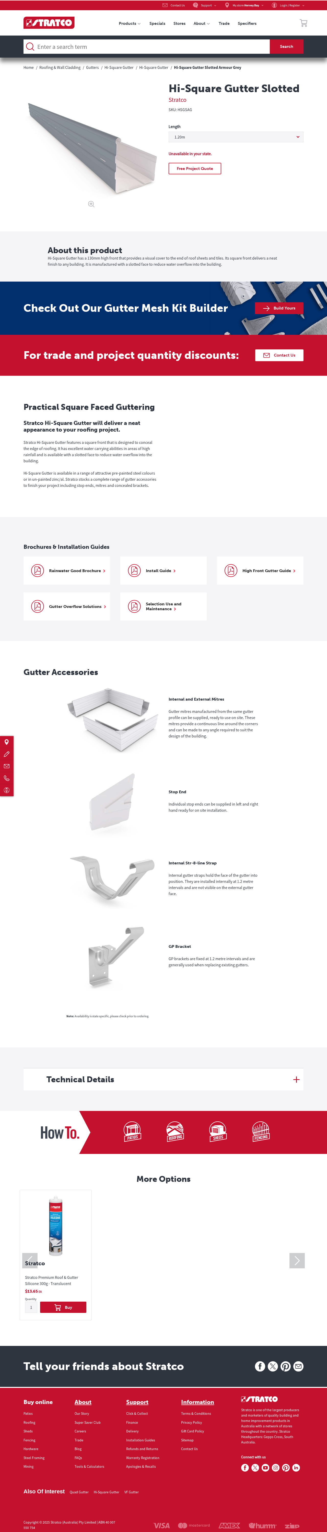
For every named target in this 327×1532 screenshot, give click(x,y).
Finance (132, 1422)
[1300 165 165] (7, 778)
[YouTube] (265, 1468)
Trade (79, 1440)
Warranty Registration (142, 1457)
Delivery (132, 1431)
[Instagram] (275, 1468)
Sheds (28, 1431)
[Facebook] (260, 1366)
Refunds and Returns (142, 1449)
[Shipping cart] (303, 23)
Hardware (31, 1449)
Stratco (177, 100)
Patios (28, 1413)
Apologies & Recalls (141, 1466)
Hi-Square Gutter (106, 1492)
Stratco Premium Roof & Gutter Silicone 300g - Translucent (51, 1280)
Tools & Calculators (89, 1466)
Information (197, 1402)
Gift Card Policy (192, 1431)
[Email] (298, 1366)
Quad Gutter (79, 1492)
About (83, 1402)
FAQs (78, 1457)
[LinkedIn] (296, 1468)
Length (175, 126)
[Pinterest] (286, 1366)
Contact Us (189, 1449)
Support (137, 1402)
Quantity (31, 1299)
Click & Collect (137, 1413)
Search (286, 46)
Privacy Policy (191, 1422)
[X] (273, 1366)
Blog (78, 1449)
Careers (80, 1431)
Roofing (29, 1422)
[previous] (30, 1260)
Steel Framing (34, 1457)
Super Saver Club (88, 1422)
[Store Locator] (7, 742)
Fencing (29, 1440)
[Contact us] (7, 766)
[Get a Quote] (7, 754)
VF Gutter (131, 1492)
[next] (297, 1260)
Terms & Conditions (196, 1413)
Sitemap (187, 1440)
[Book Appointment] (7, 790)
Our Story (82, 1413)
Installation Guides (140, 1440)
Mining (28, 1466)
